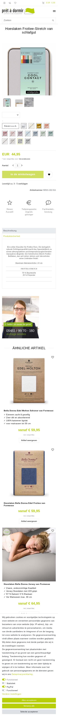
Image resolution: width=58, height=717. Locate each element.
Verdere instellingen (11, 694)
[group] (29, 381)
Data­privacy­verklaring (22, 674)
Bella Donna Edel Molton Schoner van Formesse (28, 410)
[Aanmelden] (4, 3)
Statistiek (11, 683)
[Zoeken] (53, 20)
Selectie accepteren (29, 711)
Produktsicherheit (11, 236)
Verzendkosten (24, 159)
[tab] (29, 231)
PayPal (10, 687)
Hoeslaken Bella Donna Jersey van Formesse (27, 584)
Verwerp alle (29, 706)
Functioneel (12, 680)
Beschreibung (9, 230)
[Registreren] (9, 3)
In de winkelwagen (23, 174)
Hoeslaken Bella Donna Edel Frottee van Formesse (24, 504)
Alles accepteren (29, 700)
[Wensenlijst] (15, 3)
